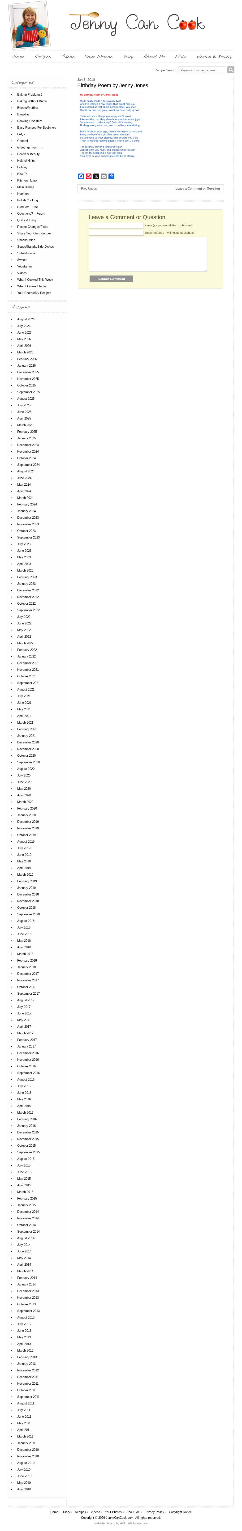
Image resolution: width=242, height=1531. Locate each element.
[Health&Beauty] (214, 56)
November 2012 (28, 1370)
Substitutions (26, 253)
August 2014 (26, 1238)
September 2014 (28, 1231)
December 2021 (28, 663)
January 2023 (26, 583)
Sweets (22, 260)
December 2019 (28, 821)
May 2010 (24, 1482)
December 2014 (28, 1211)
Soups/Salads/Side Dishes (35, 246)
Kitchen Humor (27, 180)
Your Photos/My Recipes (34, 293)
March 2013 (25, 1350)
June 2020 (24, 782)
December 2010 (28, 1449)
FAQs (21, 134)
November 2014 (28, 1218)
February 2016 (27, 1119)
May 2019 (24, 861)
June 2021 (24, 702)
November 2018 (28, 901)
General (22, 141)
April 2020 (24, 795)
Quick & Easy (26, 220)
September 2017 (28, 993)
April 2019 (24, 868)
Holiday (22, 167)
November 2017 (28, 980)
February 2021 (27, 729)
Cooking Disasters (29, 121)
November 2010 (28, 1456)
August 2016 (26, 1079)
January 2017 (26, 1046)
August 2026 (26, 319)
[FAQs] (181, 56)
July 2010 (23, 1469)
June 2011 (24, 1416)
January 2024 (26, 511)
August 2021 (26, 689)
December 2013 (28, 1291)
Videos (22, 273)
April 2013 (24, 1344)
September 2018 (28, 914)
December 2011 (28, 1377)
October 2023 (26, 531)
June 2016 (24, 1092)
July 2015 (23, 1165)
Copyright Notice (180, 1512)
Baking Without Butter (32, 101)
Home (54, 1512)
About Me (133, 1512)
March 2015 (25, 1192)
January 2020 (26, 815)
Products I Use (27, 207)
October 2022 (26, 603)
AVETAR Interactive (133, 1523)
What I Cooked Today (32, 286)
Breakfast (23, 114)
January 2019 (26, 888)
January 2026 (26, 365)
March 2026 (25, 352)
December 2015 (28, 1132)
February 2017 (27, 1040)
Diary (66, 1512)
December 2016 (28, 1053)
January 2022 (26, 656)
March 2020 (25, 802)
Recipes (80, 1512)
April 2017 (24, 1026)
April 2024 (24, 491)
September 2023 (28, 537)
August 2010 (26, 1463)
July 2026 (23, 326)
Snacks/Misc (26, 240)
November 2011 (28, 1383)
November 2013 (28, 1297)
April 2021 (24, 716)
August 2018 (26, 921)
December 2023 (28, 517)
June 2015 (24, 1172)
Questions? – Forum (31, 213)
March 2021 (25, 722)
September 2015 (28, 1152)
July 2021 (23, 696)
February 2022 (27, 650)
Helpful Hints (26, 160)
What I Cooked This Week (35, 279)
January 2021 (26, 736)
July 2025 (23, 405)
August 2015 (26, 1159)
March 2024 (25, 498)
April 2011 (24, 1430)
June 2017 (24, 1013)
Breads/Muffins (27, 108)
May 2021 (24, 709)
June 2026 (24, 332)
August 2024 (26, 471)
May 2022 (24, 630)
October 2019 (26, 835)
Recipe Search (166, 70)
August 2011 (25, 1403)
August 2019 (26, 841)
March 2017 (25, 1033)
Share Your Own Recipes (34, 233)
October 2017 (26, 987)
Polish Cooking (27, 200)
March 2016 (25, 1112)
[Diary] (128, 56)
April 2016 (24, 1106)
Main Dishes (25, 187)
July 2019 (23, 848)
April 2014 (24, 1264)
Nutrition (23, 193)
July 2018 (23, 927)
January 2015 (26, 1205)
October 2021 (26, 676)
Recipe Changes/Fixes (32, 227)
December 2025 (28, 372)
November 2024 (28, 451)
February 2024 (27, 504)
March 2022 (25, 643)
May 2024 (24, 484)
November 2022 (28, 597)
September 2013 (28, 1311)
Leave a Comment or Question (198, 188)
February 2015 (27, 1198)
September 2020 (28, 762)
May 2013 (24, 1337)
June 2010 (24, 1476)
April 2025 (24, 418)
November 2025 (28, 379)
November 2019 (28, 828)
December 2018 (28, 894)
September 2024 (28, 465)
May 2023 (24, 557)
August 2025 (26, 398)
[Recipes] (43, 56)
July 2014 (23, 1245)
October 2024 (26, 458)
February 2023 (27, 577)
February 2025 (27, 431)
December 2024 (28, 445)
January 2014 (26, 1284)
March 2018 (25, 954)
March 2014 (25, 1271)
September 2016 (28, 1073)
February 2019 (27, 881)
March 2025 (25, 425)
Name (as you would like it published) (168, 225)
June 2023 (24, 550)
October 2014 (26, 1225)
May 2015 (24, 1178)
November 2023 (28, 524)
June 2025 (24, 412)
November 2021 (28, 669)
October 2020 (26, 755)
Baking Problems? (29, 94)
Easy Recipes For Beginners (36, 127)
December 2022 (28, 590)
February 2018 (27, 960)
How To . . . (25, 174)
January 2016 (26, 1126)
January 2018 (26, 967)
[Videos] (68, 56)
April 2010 (24, 1489)
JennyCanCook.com (120, 1517)
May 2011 (23, 1423)
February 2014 (27, 1278)
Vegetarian (24, 266)
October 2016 (26, 1066)
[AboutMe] (154, 56)
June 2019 (24, 855)
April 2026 (24, 346)
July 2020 (23, 775)
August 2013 (26, 1317)
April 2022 (24, 636)
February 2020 (27, 808)
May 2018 (24, 940)
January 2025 (26, 438)
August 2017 (26, 1000)
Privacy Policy (154, 1512)
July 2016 (23, 1086)
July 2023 (23, 544)
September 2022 (28, 610)
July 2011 (23, 1410)
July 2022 (23, 617)
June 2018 (24, 934)
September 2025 (28, 392)
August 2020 (26, 769)
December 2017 (28, 973)
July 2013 (23, 1324)
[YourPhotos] (99, 56)
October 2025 (26, 385)
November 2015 (28, 1139)
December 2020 (28, 742)
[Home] (18, 56)
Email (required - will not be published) (169, 232)
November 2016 (28, 1059)
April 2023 (24, 564)
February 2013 (27, 1357)
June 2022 (24, 623)
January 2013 (26, 1364)
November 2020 (28, 749)
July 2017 (23, 1007)
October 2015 (26, 1145)
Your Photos (113, 1512)
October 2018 (26, 907)
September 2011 (28, 1397)
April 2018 (24, 947)
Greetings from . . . (30, 147)
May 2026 (24, 339)
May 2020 (24, 788)
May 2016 (24, 1099)
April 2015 (24, 1185)
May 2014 (24, 1258)
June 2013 (24, 1330)
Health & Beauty (28, 154)
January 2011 (26, 1443)
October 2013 (26, 1304)
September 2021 (28, 683)
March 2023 (25, 570)
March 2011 (25, 1436)
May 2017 (24, 1020)
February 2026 (27, 359)
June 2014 (24, 1251)
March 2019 (25, 874)
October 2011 (26, 1390)
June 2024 (24, 478)
